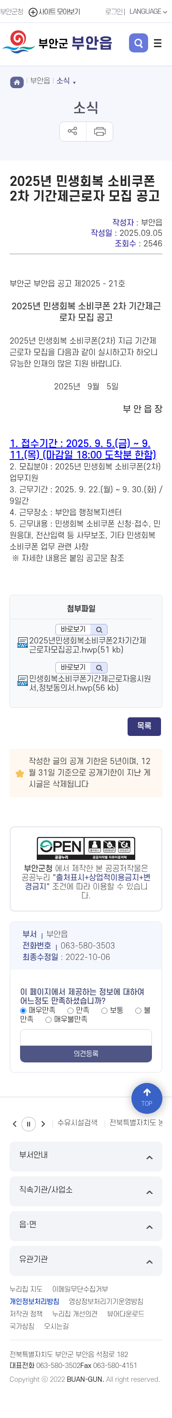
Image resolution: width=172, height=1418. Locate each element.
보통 (116, 1010)
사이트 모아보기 (59, 12)
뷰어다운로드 (125, 1314)
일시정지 (29, 1124)
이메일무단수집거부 (80, 1289)
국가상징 (22, 1327)
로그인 (113, 12)
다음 (43, 1124)
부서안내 (33, 1155)
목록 (144, 726)
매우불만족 (70, 1019)
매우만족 (42, 1010)
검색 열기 (138, 42)
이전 (14, 1124)
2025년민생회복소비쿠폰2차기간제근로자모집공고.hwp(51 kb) (87, 645)
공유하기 (73, 131)
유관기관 (33, 1259)
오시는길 (56, 1327)
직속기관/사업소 (46, 1190)
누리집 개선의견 (74, 1314)
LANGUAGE (145, 12)
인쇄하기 (99, 131)
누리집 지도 (26, 1289)
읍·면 (27, 1225)
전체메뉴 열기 (157, 42)
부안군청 (11, 12)
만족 (82, 1010)
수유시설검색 (77, 1123)
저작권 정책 (26, 1314)
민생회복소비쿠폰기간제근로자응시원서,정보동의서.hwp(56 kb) (90, 684)
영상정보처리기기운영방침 (106, 1302)
